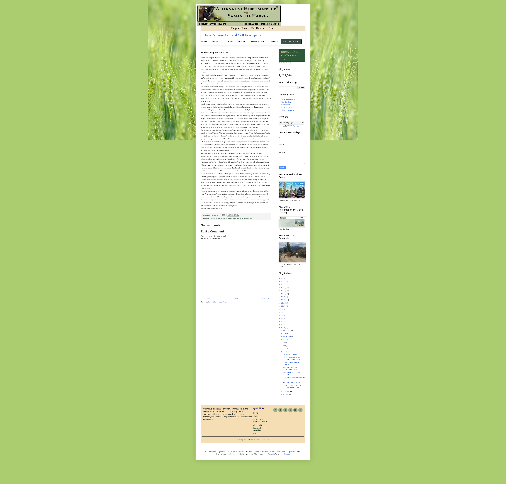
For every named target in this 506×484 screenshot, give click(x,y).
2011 (283, 324)
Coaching (228, 41)
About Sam (257, 425)
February (286, 391)
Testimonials (256, 41)
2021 (283, 294)
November (287, 330)
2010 (283, 328)
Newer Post (205, 298)
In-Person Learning (287, 110)
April (284, 349)
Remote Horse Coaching (259, 429)
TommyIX (271, 454)
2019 (283, 300)
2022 (283, 291)
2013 (283, 318)
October (286, 333)
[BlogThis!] (230, 215)
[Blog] (289, 63)
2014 (283, 315)
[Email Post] (223, 215)
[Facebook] (280, 63)
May (284, 346)
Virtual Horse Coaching (289, 99)
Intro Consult (285, 105)
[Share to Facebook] (235, 215)
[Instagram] (284, 63)
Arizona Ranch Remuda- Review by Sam (294, 378)
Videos (241, 41)
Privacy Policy (243, 439)
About (214, 41)
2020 (283, 297)
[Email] (291, 63)
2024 (283, 284)
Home (204, 41)
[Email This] (228, 215)
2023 (283, 288)
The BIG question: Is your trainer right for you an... (292, 358)
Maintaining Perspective (291, 382)
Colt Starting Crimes (290, 354)
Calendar (257, 433)
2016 (283, 309)
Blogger (286, 454)
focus (220, 218)
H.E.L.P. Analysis (286, 107)
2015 (283, 312)
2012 (283, 321)
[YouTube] (286, 63)
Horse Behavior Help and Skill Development (233, 35)
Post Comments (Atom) (219, 302)
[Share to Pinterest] (238, 215)
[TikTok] (282, 63)
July (284, 339)
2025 (283, 281)
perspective (248, 218)
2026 (283, 278)
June (284, 343)
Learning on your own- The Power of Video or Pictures (293, 368)
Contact (273, 41)
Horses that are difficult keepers (291, 363)
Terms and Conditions (259, 439)
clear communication (212, 218)
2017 (283, 306)
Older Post (266, 298)
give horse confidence (229, 218)
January (286, 394)
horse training (240, 218)
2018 (283, 303)
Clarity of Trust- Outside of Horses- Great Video (292, 386)
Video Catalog (286, 102)
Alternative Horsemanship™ (260, 420)
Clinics (256, 416)
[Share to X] (233, 215)
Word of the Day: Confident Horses (292, 373)
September (287, 336)
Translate (296, 126)
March (285, 352)
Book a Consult (291, 41)
